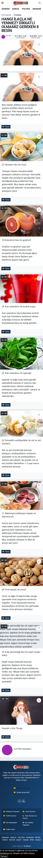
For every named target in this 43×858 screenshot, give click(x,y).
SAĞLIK (38, 840)
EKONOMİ (37, 9)
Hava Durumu (30, 811)
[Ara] (39, 3)
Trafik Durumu (11, 816)
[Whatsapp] (19, 801)
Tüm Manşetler (11, 823)
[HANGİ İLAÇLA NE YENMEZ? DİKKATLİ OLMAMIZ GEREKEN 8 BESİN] (21, 52)
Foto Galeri (6, 15)
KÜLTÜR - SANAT (15, 840)
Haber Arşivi (10, 829)
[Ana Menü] (2, 3)
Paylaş (7, 127)
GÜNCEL (15, 9)
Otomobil (18, 15)
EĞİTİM (37, 837)
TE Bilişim (27, 846)
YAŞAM (25, 840)
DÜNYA (5, 840)
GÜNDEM (5, 9)
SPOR (32, 840)
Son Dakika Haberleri (27, 824)
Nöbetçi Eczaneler (13, 811)
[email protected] (23, 788)
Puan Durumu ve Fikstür (29, 817)
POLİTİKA (26, 9)
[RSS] (23, 801)
